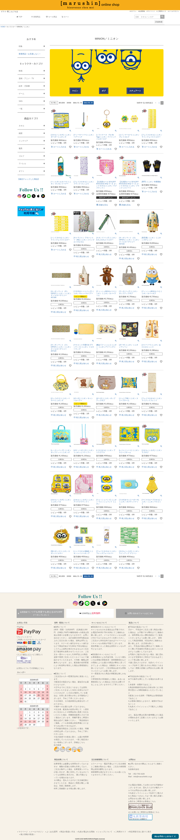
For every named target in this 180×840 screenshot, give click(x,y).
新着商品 (36, 17)
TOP (20, 17)
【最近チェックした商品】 (29, 179)
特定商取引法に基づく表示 (140, 832)
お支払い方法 (22, 623)
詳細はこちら (79, 742)
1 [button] (159, 103)
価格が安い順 (77, 103)
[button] (156, 103)
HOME (3, 27)
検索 (162, 17)
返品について (134, 623)
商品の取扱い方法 (67, 832)
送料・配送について (62, 623)
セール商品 (52, 17)
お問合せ (132, 759)
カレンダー (21, 672)
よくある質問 (51, 832)
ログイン (133, 11)
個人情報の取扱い (27, 834)
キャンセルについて (99, 623)
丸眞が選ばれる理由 (86, 832)
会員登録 (142, 11)
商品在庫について (61, 759)
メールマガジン (174, 11)
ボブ (104, 91)
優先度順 (62, 103)
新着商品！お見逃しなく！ (30, 54)
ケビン (75, 91)
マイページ (151, 11)
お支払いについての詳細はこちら (30, 668)
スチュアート (135, 91)
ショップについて (104, 832)
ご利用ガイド (161, 11)
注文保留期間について (100, 759)
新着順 (69, 103)
